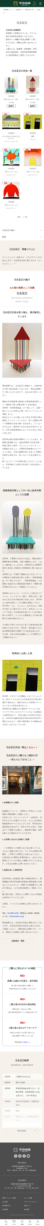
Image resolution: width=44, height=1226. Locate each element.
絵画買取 (26, 1209)
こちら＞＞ (32, 747)
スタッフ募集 (28, 1198)
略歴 (4, 237)
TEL (6, 1222)
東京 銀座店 (22, 1163)
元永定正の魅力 (8, 230)
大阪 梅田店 (22, 1180)
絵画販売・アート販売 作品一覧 (25, 9)
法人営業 (5, 1202)
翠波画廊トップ (7, 9)
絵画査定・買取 (18, 941)
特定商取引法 (6, 1205)
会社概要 (5, 1209)
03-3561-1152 (13, 913)
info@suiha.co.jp (16, 916)
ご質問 (22, 1222)
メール (14, 1222)
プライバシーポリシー (31, 1202)
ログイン (38, 1222)
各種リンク (27, 1205)
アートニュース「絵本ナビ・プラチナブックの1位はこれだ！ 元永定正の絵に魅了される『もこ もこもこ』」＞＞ (22, 260)
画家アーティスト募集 (9, 1198)
